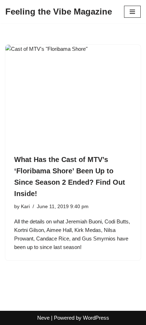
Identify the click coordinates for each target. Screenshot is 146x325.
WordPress (96, 318)
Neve (43, 318)
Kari (25, 206)
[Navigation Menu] (132, 12)
